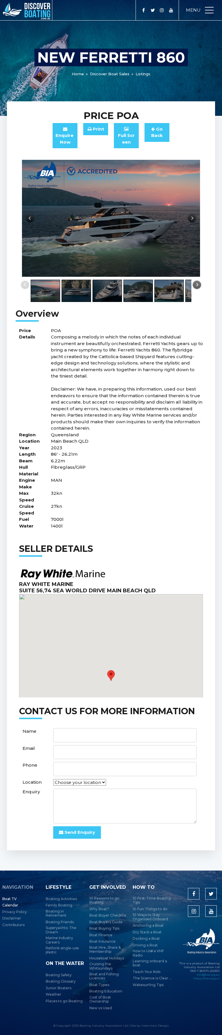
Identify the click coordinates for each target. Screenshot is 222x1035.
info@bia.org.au (208, 975)
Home (78, 74)
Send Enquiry (79, 832)
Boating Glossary (61, 981)
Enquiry (31, 791)
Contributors (13, 925)
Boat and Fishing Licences (104, 976)
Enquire (65, 139)
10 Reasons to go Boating (104, 900)
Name (29, 731)
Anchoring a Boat (148, 926)
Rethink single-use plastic (62, 950)
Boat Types (99, 985)
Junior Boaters (58, 988)
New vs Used (100, 1008)
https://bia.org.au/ (206, 978)
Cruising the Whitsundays (100, 966)
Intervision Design (155, 1025)
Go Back (157, 132)
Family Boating (59, 905)
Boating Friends (60, 922)
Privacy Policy (14, 912)
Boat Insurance (102, 941)
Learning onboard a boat (150, 963)
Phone (30, 765)
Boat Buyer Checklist (107, 915)
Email (29, 748)
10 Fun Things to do (150, 909)
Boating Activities (61, 899)
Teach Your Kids (146, 972)
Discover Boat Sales (110, 74)
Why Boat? (99, 909)
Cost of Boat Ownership (100, 999)
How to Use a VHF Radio (148, 953)
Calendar (10, 905)
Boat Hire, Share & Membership (105, 950)
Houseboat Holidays (106, 958)
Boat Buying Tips (104, 928)
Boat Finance (100, 935)
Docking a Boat (146, 939)
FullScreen (126, 139)
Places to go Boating (64, 1001)
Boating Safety (59, 975)
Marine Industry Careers (59, 940)
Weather (53, 994)
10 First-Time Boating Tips (152, 900)
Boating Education (105, 991)
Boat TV (9, 899)
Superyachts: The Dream (61, 930)
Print (98, 129)
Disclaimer (11, 918)
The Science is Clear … (152, 978)
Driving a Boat (145, 945)
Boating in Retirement (56, 913)
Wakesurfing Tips (148, 985)
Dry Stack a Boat (147, 932)
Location (32, 782)
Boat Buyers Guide (106, 922)
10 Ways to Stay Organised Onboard (150, 917)
